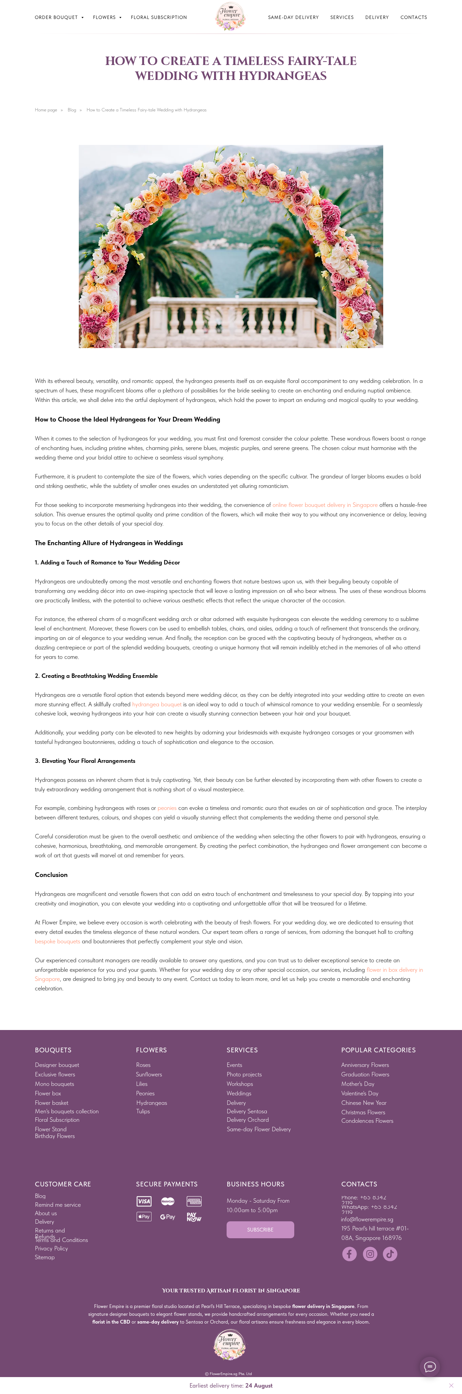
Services (342, 17)
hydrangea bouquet (157, 704)
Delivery (377, 17)
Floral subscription (159, 17)
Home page (46, 109)
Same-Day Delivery (293, 17)
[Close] (451, 1386)
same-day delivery (158, 1322)
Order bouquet (57, 17)
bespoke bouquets (57, 941)
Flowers (105, 17)
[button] (260, 1229)
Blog (72, 109)
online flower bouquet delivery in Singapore (325, 504)
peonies (167, 807)
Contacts (413, 17)
